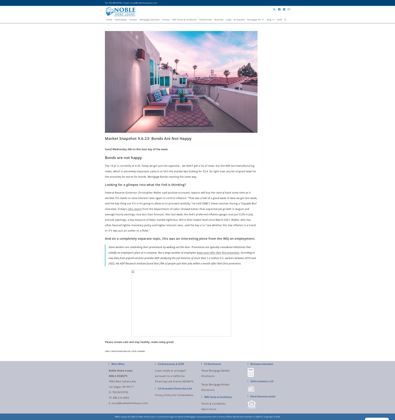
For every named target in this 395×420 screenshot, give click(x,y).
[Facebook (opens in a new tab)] (279, 9)
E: (110, 403)
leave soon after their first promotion (218, 252)
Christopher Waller (120, 351)
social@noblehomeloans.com (143, 3)
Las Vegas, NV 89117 (121, 387)
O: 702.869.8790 (118, 392)
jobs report (135, 209)
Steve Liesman (138, 351)
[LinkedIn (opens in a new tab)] (284, 9)
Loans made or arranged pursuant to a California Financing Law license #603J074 (174, 376)
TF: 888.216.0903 (119, 397)
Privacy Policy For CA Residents (174, 395)
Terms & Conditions (213, 403)
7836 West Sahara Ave (122, 381)
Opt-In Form (208, 409)
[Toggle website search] (285, 20)
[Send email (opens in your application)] (288, 9)
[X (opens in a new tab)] (274, 9)
